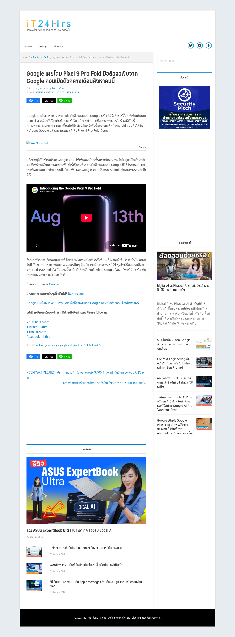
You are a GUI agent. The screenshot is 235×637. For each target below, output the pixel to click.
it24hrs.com (76, 293)
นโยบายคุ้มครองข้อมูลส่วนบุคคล (146, 617)
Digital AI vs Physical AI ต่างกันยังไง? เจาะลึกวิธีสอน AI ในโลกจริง (183, 288)
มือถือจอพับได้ (95, 345)
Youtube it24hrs (37, 322)
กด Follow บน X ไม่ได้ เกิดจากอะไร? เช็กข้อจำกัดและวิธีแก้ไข (175, 382)
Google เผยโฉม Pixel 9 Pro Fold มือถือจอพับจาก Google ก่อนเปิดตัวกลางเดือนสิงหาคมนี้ (82, 303)
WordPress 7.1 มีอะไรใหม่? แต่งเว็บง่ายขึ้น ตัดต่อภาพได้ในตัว (86, 565)
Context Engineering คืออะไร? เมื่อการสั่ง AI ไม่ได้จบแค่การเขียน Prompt (174, 363)
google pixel (66, 345)
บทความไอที (120, 617)
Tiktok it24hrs (36, 332)
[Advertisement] (146, 25)
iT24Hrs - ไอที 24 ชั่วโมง (94, 617)
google (55, 345)
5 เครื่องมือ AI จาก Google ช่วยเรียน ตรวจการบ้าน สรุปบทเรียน (174, 344)
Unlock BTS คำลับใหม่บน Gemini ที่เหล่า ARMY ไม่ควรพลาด (86, 548)
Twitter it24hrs (36, 327)
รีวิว (128, 617)
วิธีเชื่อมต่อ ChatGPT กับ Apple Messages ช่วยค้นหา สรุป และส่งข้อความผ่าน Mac (96, 584)
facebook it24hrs (38, 336)
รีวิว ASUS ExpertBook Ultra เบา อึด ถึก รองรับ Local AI (69, 530)
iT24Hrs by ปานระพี (48, 25)
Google (47, 92)
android (40, 345)
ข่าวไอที (55, 92)
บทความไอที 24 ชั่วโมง (70, 92)
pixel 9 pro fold (80, 345)
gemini (48, 345)
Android (39, 92)
